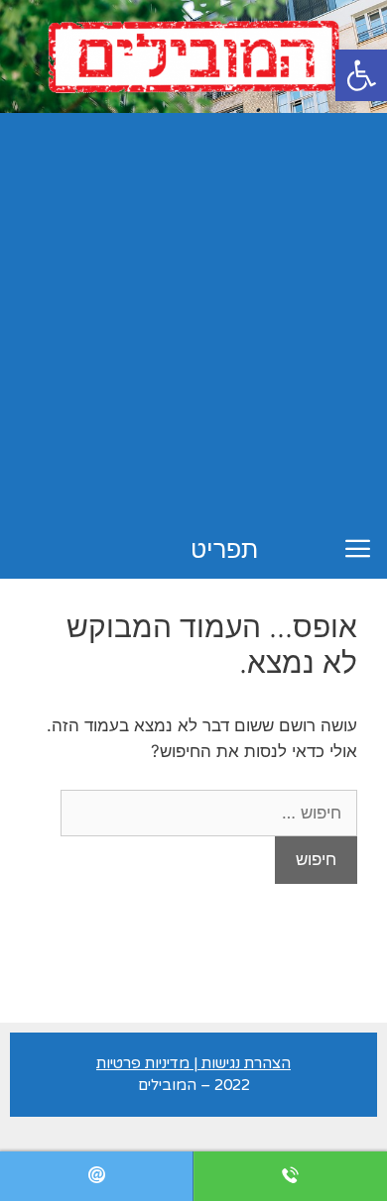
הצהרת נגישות (246, 1063)
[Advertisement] (193, 316)
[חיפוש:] (209, 812)
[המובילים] (193, 55)
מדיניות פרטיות (143, 1063)
